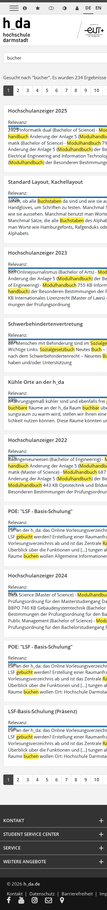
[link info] (24, 8)
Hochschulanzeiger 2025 (37, 110)
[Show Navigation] (14, 8)
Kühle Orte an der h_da (36, 381)
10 (96, 90)
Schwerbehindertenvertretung (45, 323)
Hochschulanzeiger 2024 (37, 575)
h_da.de (31, 884)
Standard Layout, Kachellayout (45, 181)
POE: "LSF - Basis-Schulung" (40, 511)
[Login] (51, 8)
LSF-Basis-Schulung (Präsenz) (42, 711)
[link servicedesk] (77, 8)
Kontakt (15, 894)
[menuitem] (12, 900)
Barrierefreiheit (77, 894)
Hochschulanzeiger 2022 (37, 440)
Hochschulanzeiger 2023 (37, 252)
